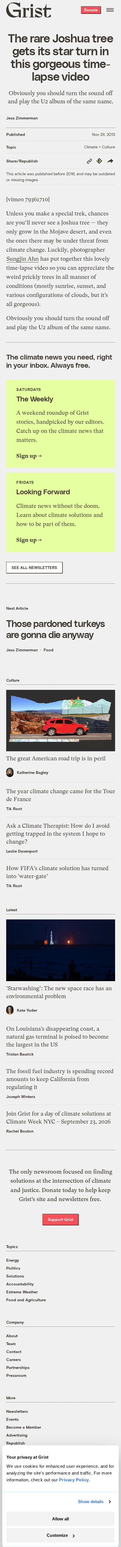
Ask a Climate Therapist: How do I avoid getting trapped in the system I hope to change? (57, 834)
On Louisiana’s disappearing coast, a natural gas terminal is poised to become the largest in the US (57, 1037)
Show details (91, 1501)
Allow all (60, 1518)
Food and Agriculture (26, 1299)
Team (11, 1343)
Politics (13, 1268)
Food (48, 649)
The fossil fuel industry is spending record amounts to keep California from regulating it (59, 1079)
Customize (57, 1535)
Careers (13, 1359)
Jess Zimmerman (22, 117)
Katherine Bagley (32, 772)
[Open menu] (110, 10)
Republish (15, 1443)
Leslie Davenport (21, 851)
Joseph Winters (20, 1096)
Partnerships (18, 1367)
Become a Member (23, 1427)
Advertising (16, 1435)
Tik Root (14, 808)
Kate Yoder (27, 1010)
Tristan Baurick (20, 1054)
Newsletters (17, 1411)
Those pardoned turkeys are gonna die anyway (55, 629)
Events (12, 1419)
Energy (12, 1260)
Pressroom (16, 1375)
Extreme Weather (22, 1291)
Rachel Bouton (19, 1131)
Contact (13, 1351)
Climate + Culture (99, 146)
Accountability (20, 1283)
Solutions (15, 1276)
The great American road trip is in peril (56, 758)
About (12, 1335)
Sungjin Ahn (22, 259)
